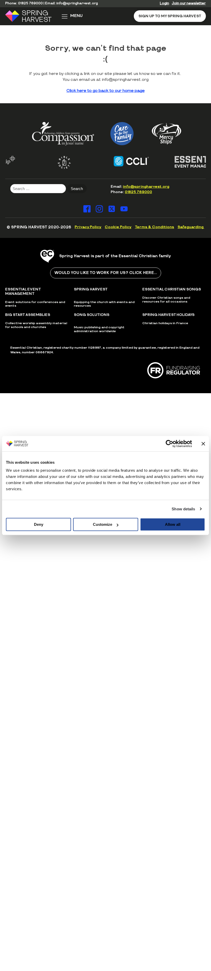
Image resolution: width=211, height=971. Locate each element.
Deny (38, 524)
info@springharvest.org (77, 3)
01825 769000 (30, 3)
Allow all (172, 524)
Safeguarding (191, 227)
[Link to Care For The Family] (122, 133)
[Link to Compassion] (63, 133)
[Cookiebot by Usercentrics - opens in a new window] (169, 444)
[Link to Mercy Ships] (166, 133)
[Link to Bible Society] (57, 162)
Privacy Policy (88, 227)
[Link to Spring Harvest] (31, 16)
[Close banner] (203, 443)
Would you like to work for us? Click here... (105, 273)
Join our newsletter (189, 3)
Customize (102, 524)
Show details (183, 509)
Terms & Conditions (154, 227)
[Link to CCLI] (124, 161)
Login (164, 3)
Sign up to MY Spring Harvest (169, 16)
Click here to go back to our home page (105, 91)
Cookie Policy (118, 227)
